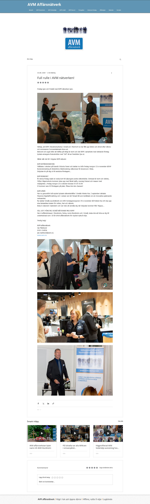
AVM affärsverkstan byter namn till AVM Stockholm (40, 446)
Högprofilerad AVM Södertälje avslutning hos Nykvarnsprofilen (107, 446)
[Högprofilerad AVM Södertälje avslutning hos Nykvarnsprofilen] (108, 433)
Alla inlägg (30, 59)
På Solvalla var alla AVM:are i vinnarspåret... (74, 446)
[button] (120, 59)
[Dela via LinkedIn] (48, 403)
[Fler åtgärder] (111, 73)
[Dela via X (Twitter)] (43, 403)
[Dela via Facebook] (38, 403)
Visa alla (120, 421)
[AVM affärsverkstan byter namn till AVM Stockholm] (42, 433)
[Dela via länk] (53, 403)
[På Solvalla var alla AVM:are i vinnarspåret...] (75, 433)
